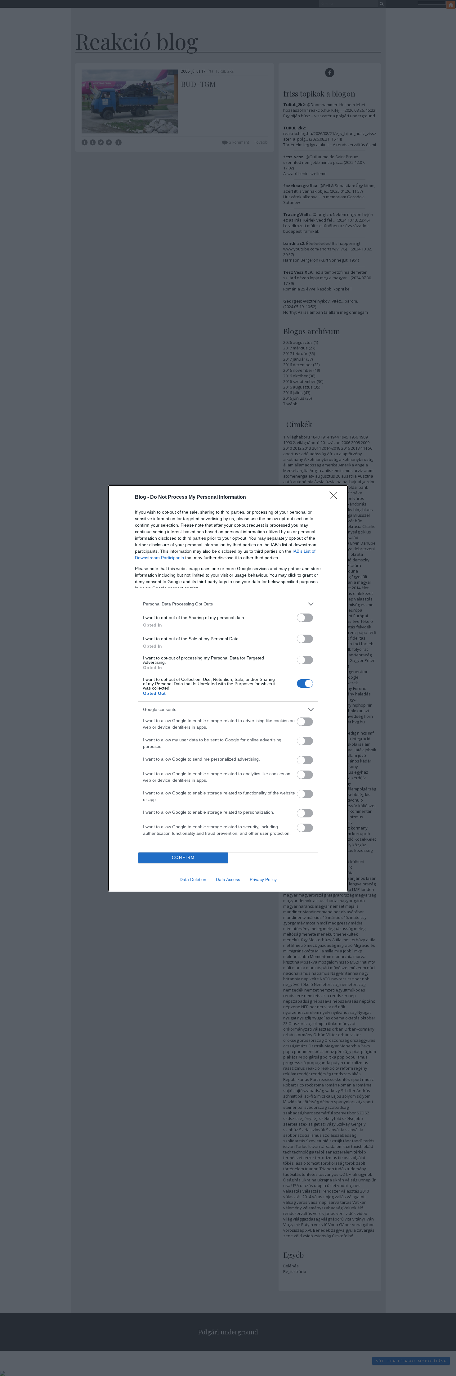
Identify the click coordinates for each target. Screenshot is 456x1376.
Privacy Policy (263, 879)
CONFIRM (183, 857)
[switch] (305, 618)
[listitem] (228, 604)
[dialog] (228, 688)
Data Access (228, 879)
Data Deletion (193, 879)
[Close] (335, 497)
